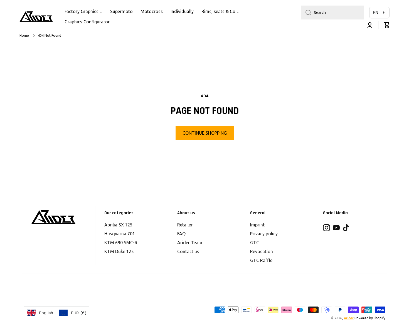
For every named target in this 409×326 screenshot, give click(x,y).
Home (24, 35)
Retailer (185, 224)
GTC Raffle (261, 260)
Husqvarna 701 (119, 233)
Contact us (188, 251)
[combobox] (332, 12)
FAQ (181, 233)
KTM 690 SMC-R (120, 242)
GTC (254, 242)
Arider (349, 318)
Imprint (257, 224)
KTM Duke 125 (119, 251)
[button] (387, 25)
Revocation (261, 251)
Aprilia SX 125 (118, 224)
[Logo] (36, 16)
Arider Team (189, 242)
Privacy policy (264, 233)
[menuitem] (83, 11)
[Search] (306, 12)
